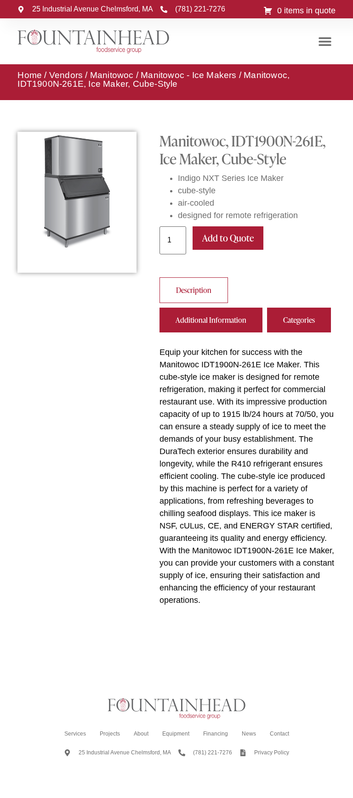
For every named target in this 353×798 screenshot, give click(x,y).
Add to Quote (228, 237)
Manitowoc (112, 75)
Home (29, 75)
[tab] (193, 290)
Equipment (175, 734)
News (249, 734)
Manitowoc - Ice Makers (188, 75)
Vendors (66, 75)
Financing (215, 734)
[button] (325, 41)
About (141, 734)
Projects (110, 734)
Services (75, 734)
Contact (279, 734)
